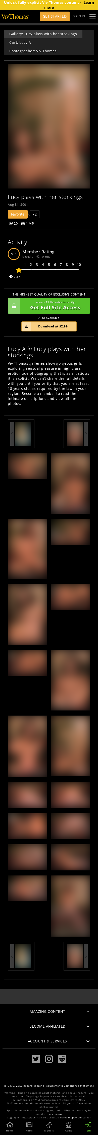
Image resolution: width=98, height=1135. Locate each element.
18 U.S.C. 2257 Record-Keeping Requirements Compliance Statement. (49, 1085)
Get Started (55, 16)
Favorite (17, 214)
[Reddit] (62, 1059)
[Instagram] (49, 1059)
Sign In (79, 16)
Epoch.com (54, 1114)
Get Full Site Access (55, 306)
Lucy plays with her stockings (45, 197)
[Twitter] (36, 1059)
